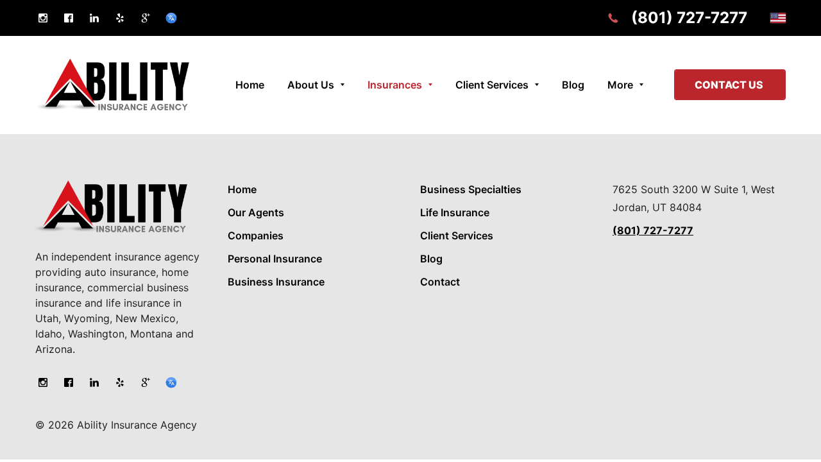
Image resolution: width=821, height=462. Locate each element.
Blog (431, 258)
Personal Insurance (275, 258)
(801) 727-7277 (689, 17)
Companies (256, 235)
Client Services (456, 235)
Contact (440, 281)
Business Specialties (470, 189)
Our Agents (256, 212)
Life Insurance (454, 212)
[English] (778, 18)
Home (242, 189)
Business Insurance (276, 281)
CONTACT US (730, 84)
